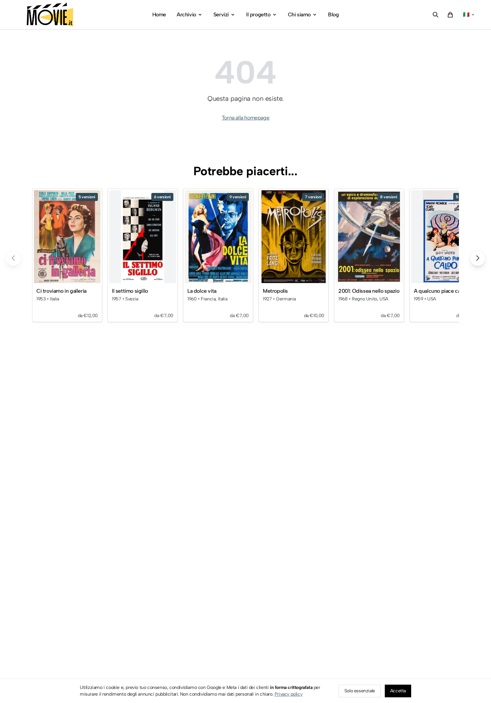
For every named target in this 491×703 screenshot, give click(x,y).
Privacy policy (288, 694)
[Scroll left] (13, 258)
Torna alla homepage (245, 117)
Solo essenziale (359, 691)
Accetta (398, 691)
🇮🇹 (466, 14)
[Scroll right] (478, 258)
